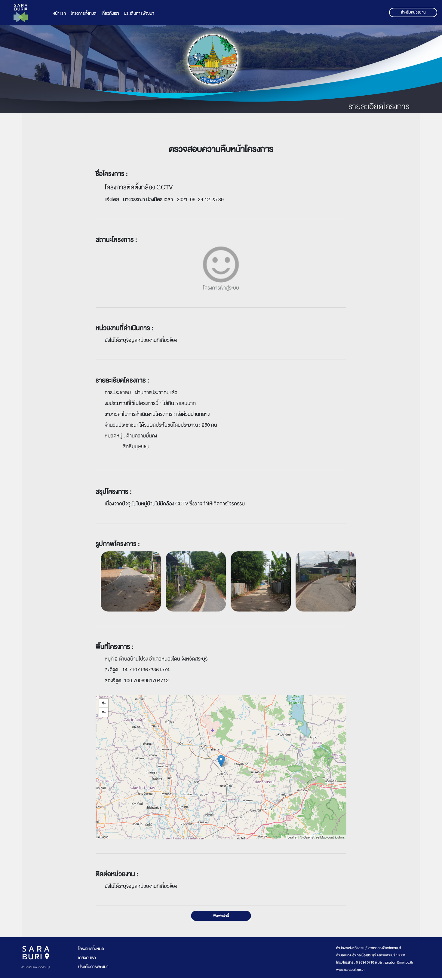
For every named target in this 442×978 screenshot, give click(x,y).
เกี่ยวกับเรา (110, 13)
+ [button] (104, 703)
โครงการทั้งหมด (84, 13)
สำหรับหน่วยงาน (413, 12)
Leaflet (292, 837)
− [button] (104, 712)
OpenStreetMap (315, 837)
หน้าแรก (59, 13)
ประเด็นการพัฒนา (139, 13)
